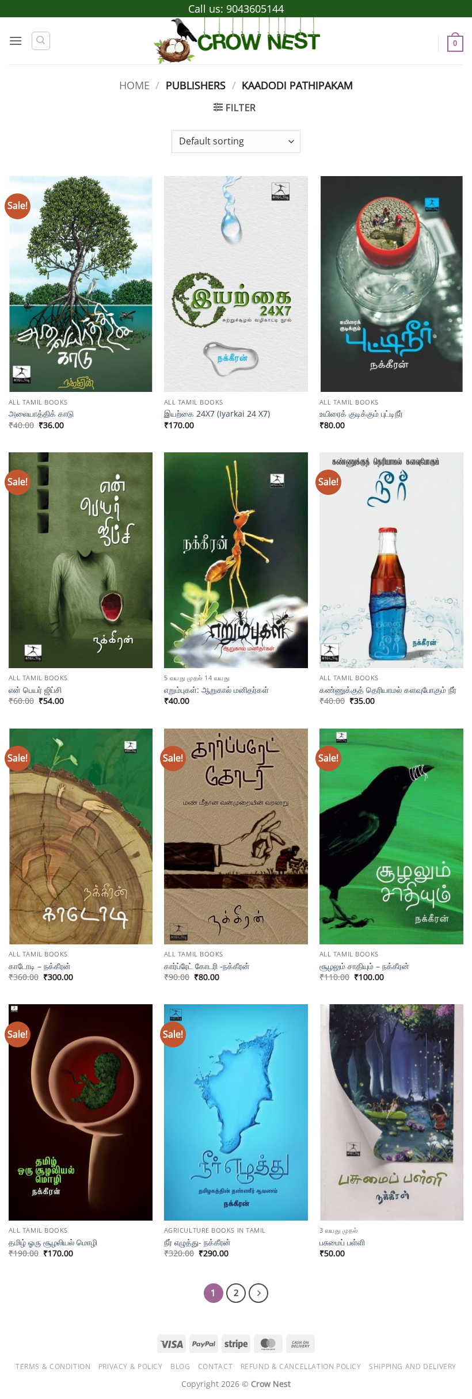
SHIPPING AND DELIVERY (412, 1366)
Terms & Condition (53, 1366)
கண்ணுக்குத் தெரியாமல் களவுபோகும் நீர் (387, 690)
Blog (180, 1366)
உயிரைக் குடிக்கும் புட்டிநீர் (361, 414)
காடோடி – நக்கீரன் (40, 966)
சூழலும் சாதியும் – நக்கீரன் (364, 966)
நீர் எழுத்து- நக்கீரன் (197, 1242)
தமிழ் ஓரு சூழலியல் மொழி (53, 1242)
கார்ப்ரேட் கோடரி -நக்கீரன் (207, 966)
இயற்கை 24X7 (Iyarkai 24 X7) (217, 414)
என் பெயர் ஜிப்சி (35, 690)
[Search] (41, 41)
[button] (15, 40)
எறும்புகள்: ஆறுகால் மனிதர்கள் (216, 690)
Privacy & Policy (130, 1366)
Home (134, 85)
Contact (215, 1366)
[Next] (258, 1293)
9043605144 (255, 9)
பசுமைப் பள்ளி (342, 1242)
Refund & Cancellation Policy (301, 1366)
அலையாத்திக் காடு (41, 414)
